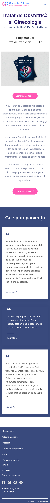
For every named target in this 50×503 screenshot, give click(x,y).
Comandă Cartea (23, 96)
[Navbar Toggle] (45, 4)
